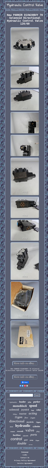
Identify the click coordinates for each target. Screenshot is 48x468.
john (29, 402)
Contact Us (24, 458)
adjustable (25, 435)
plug (38, 431)
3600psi (15, 414)
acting (33, 413)
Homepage (24, 452)
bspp (32, 410)
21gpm (32, 418)
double (21, 443)
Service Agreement (24, 463)
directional (16, 421)
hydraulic (22, 426)
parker (36, 401)
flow (26, 418)
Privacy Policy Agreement (25, 460)
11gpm (18, 417)
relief (38, 410)
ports (33, 434)
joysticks (30, 422)
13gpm (38, 422)
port (26, 440)
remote (12, 431)
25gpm (37, 440)
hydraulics (13, 402)
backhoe (17, 435)
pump (31, 440)
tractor (22, 413)
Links (25, 455)
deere (11, 427)
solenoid (14, 409)
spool (33, 406)
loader (22, 401)
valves (31, 444)
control (16, 439)
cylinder (36, 426)
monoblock (20, 406)
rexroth (20, 431)
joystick (25, 409)
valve (29, 430)
